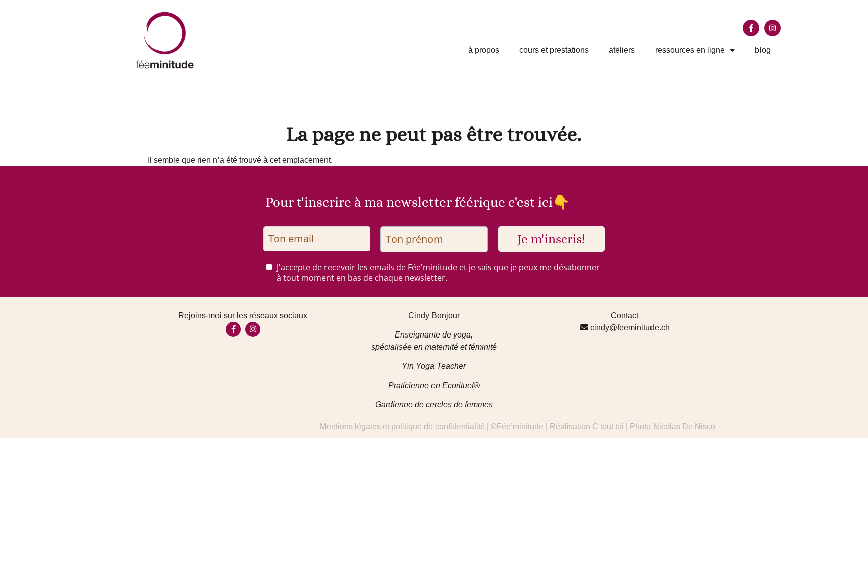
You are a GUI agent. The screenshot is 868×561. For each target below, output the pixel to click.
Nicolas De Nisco (684, 426)
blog (763, 50)
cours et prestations (554, 50)
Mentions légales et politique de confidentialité (402, 426)
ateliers (622, 50)
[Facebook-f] (751, 28)
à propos (483, 50)
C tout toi (608, 426)
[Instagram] (772, 28)
